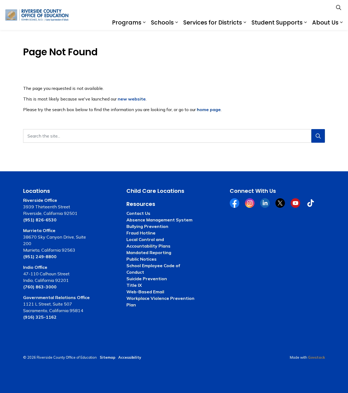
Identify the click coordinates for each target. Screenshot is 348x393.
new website (132, 99)
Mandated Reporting (148, 252)
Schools (162, 22)
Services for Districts (212, 22)
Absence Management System (159, 220)
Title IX (134, 285)
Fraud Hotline (141, 233)
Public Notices (141, 259)
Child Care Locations (155, 191)
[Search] (318, 136)
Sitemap (107, 357)
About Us (325, 22)
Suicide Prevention (146, 278)
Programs (126, 22)
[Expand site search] (338, 7)
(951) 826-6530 (40, 220)
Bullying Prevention (147, 226)
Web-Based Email (145, 291)
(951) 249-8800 (40, 256)
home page (209, 109)
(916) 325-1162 (40, 317)
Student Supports (277, 22)
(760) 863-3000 (40, 287)
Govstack (316, 357)
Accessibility (129, 357)
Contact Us (138, 213)
